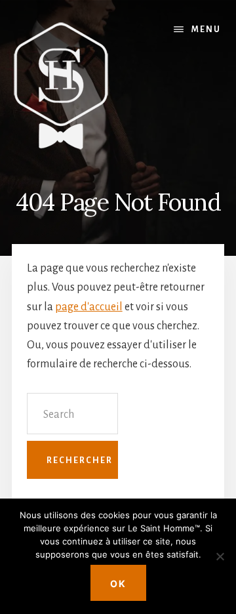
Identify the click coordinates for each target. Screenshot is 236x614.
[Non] (219, 556)
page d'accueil (89, 307)
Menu (206, 29)
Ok (118, 583)
